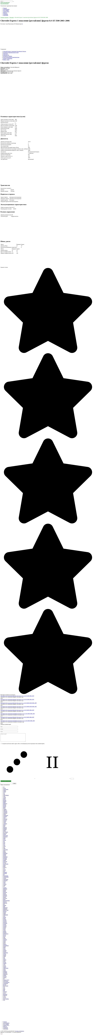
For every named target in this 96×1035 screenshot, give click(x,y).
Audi (4, 796)
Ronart (4, 935)
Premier (4, 926)
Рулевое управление (7, 58)
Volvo (4, 969)
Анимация (5, 14)
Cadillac (5, 809)
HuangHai (5, 856)
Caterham (5, 813)
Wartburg (5, 971)
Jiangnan (5, 873)
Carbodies (5, 811)
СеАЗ (4, 996)
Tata (4, 957)
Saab (4, 937)
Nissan (4, 912)
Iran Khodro (5, 863)
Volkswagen (5, 968)
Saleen (4, 938)
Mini (4, 906)
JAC (4, 868)
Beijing (4, 800)
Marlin (4, 891)
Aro (4, 792)
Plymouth (5, 923)
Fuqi (4, 845)
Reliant (4, 931)
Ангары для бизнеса (19, 1031)
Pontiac (4, 924)
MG (4, 904)
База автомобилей (4, 3)
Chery (4, 817)
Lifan (4, 882)
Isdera (4, 865)
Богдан (4, 984)
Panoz (4, 918)
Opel (4, 916)
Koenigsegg (5, 875)
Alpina (4, 790)
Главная (5, 8)
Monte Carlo (5, 910)
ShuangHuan (6, 945)
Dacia (4, 824)
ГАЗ (4, 987)
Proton (4, 927)
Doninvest (5, 836)
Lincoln (4, 884)
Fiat (4, 841)
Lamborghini (5, 877)
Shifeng (4, 944)
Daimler (4, 829)
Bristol (4, 804)
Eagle (4, 837)
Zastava (4, 977)
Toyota (4, 962)
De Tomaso (5, 832)
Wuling (4, 975)
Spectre (4, 951)
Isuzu (4, 866)
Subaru (4, 953)
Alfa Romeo (5, 789)
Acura (4, 788)
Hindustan (5, 853)
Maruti (4, 893)
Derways (5, 833)
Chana (4, 814)
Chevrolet (11, 17)
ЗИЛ (4, 989)
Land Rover (5, 879)
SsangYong (5, 952)
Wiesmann (5, 974)
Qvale (4, 930)
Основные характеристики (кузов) (11, 52)
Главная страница (4, 17)
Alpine (4, 791)
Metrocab (5, 903)
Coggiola (5, 823)
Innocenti (5, 861)
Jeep (4, 871)
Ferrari (4, 840)
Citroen (4, 821)
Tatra (4, 958)
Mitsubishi (5, 907)
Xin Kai (4, 976)
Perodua (5, 920)
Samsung (5, 939)
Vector (4, 965)
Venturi (4, 966)
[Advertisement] (40, 37)
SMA (4, 948)
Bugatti (4, 805)
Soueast (4, 950)
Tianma (4, 959)
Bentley (4, 801)
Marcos (4, 890)
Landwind (5, 880)
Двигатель (5, 53)
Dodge (4, 834)
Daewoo (5, 827)
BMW (4, 802)
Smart (4, 949)
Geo (4, 847)
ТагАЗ (4, 997)
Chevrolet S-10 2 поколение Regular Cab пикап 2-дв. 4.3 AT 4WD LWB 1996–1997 (19, 703)
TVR (4, 964)
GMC (4, 848)
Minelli (4, 905)
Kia (4, 874)
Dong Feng (5, 835)
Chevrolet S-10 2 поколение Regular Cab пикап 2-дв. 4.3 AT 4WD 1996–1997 (17, 710)
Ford (4, 842)
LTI (4, 886)
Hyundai (5, 859)
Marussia (5, 892)
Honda (4, 855)
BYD (4, 808)
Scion (4, 942)
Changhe (5, 816)
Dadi (4, 826)
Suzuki (4, 955)
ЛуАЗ (4, 993)
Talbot (4, 956)
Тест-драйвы (6, 10)
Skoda (4, 946)
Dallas (4, 830)
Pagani (4, 917)
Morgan (4, 911)
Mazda (4, 897)
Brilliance (5, 803)
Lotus (4, 885)
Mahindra (5, 888)
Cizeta (4, 822)
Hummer (5, 858)
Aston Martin (6, 795)
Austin (4, 797)
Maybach (5, 895)
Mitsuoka (5, 908)
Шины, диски (6, 59)
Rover (4, 936)
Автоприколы (6, 9)
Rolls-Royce (5, 933)
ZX (4, 978)
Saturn (4, 940)
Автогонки (5, 15)
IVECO (4, 867)
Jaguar (4, 869)
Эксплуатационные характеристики (11, 57)
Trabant (4, 963)
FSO (4, 843)
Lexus (4, 881)
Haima (4, 852)
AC (4, 787)
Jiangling (5, 872)
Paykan (4, 919)
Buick (4, 807)
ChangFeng (5, 815)
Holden (4, 854)
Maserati (5, 894)
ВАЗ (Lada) (5, 985)
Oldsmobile (5, 914)
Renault (4, 932)
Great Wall (5, 849)
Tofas (4, 961)
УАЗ (4, 1000)
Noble (4, 913)
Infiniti (4, 860)
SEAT (4, 943)
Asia (4, 794)
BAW (4, 798)
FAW (4, 839)
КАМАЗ (5, 991)
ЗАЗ (4, 988)
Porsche (4, 925)
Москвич (5, 994)
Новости (5, 12)
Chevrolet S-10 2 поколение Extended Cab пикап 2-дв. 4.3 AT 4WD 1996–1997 (18, 713)
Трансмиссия (6, 54)
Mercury (5, 901)
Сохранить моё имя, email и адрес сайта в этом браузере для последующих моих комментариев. (23, 743)
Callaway (5, 810)
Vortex (4, 970)
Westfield (5, 972)
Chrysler (5, 820)
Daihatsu (5, 828)
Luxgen (4, 887)
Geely (4, 846)
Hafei (4, 850)
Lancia (4, 878)
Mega (4, 899)
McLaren (5, 898)
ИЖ (4, 990)
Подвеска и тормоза (7, 56)
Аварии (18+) (6, 11)
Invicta (4, 862)
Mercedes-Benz (6, 900)
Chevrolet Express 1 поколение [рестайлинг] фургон (14, 51)
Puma (4, 929)
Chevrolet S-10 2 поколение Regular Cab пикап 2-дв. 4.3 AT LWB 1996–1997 (17, 695)
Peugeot (4, 921)
